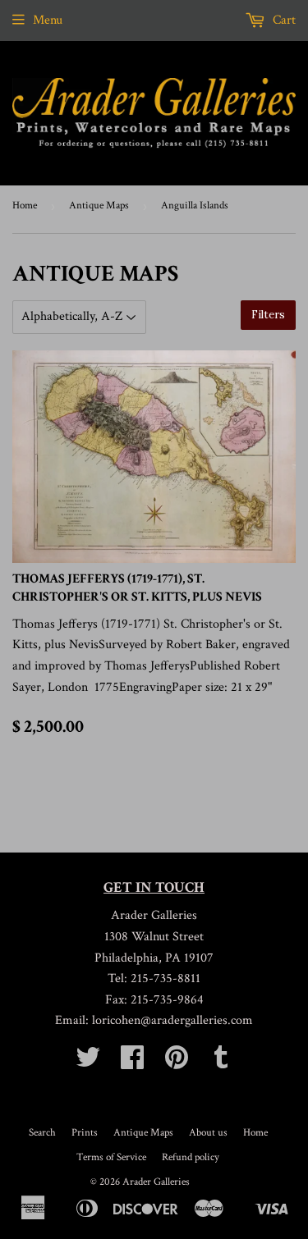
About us (208, 1133)
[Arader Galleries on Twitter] (88, 1063)
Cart (282, 20)
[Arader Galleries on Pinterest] (176, 1063)
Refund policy (190, 1157)
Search (42, 1133)
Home (24, 206)
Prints (84, 1133)
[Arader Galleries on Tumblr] (221, 1063)
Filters (268, 315)
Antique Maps (99, 206)
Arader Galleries (156, 1182)
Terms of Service (111, 1157)
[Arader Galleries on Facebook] (132, 1063)
